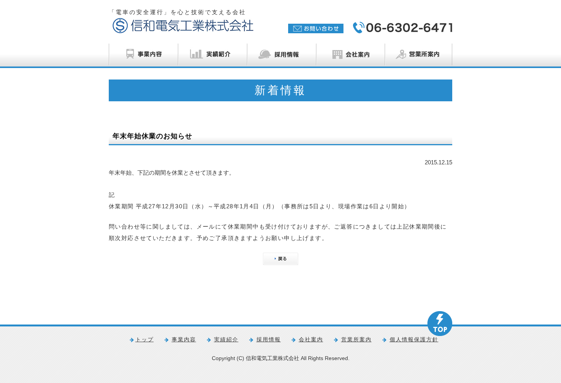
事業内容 (184, 339)
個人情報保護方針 (414, 339)
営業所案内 (356, 339)
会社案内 (311, 339)
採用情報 (268, 339)
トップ (144, 339)
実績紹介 (226, 339)
